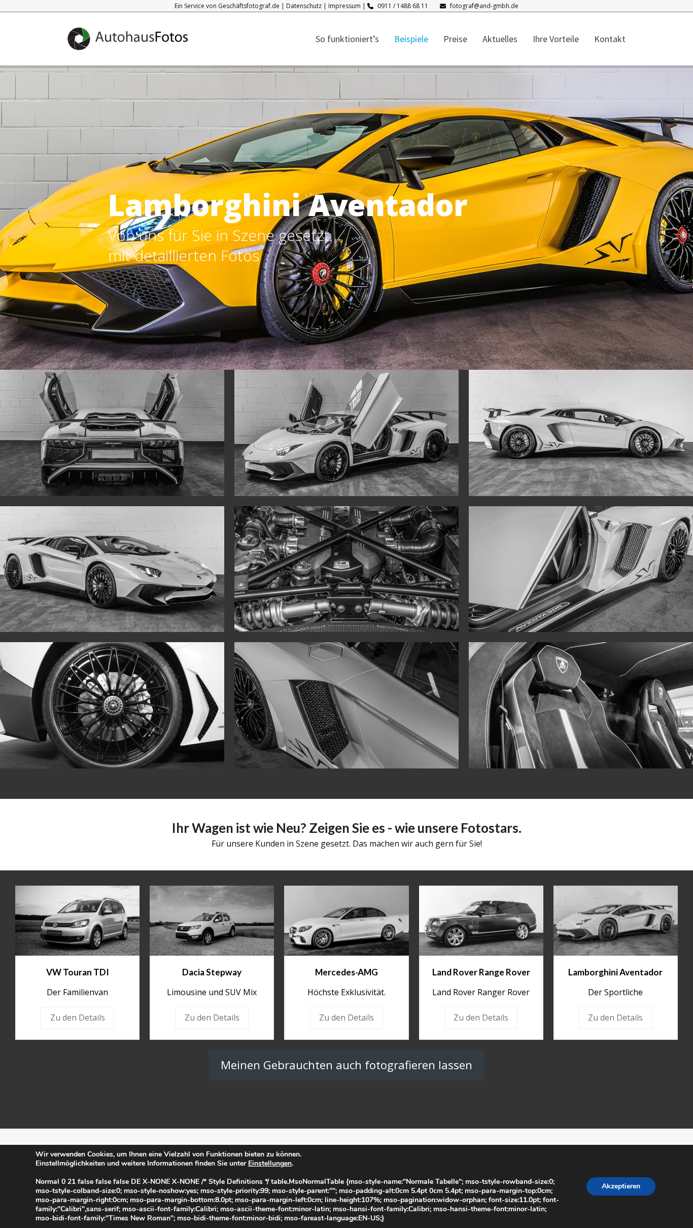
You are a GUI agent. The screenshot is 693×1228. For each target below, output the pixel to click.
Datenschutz (304, 6)
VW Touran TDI (77, 972)
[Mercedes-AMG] (346, 919)
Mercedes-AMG (346, 972)
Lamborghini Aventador (615, 972)
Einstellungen (270, 1163)
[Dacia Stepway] (212, 919)
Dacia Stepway (211, 972)
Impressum (344, 6)
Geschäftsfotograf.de (249, 6)
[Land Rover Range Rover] (481, 919)
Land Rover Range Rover (481, 972)
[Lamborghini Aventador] (615, 919)
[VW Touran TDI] (77, 920)
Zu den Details (77, 1017)
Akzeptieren (621, 1186)
